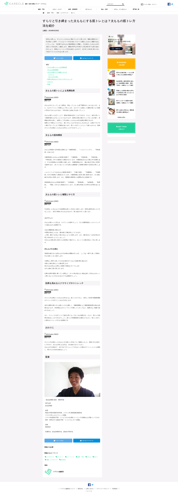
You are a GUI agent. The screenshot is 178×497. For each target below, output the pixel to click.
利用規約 (114, 488)
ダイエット (60, 456)
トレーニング (70, 456)
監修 (48, 84)
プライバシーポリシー (102, 488)
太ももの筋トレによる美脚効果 (57, 67)
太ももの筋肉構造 (52, 70)
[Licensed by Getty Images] (72, 100)
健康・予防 (81, 456)
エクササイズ (50, 456)
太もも (89, 456)
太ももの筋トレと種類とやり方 (57, 72)
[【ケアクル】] (14, 3)
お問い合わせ (90, 488)
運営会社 (80, 488)
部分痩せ (63, 459)
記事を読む (121, 73)
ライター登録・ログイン (150, 4)
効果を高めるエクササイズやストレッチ (59, 79)
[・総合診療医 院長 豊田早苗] (74, 379)
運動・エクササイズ (52, 459)
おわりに (50, 81)
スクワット (51, 74)
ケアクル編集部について (68, 488)
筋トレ (96, 456)
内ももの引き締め (53, 77)
